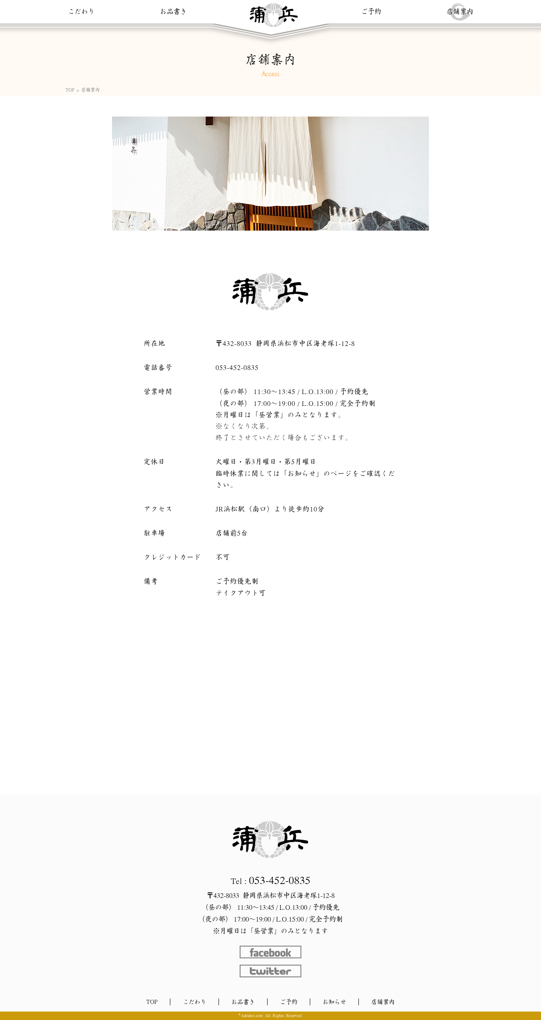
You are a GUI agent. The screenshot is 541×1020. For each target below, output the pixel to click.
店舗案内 (459, 11)
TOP (70, 90)
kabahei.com (252, 1015)
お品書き (173, 11)
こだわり (81, 11)
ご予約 (371, 11)
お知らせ (334, 1002)
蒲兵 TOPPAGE (270, 840)
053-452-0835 (237, 368)
